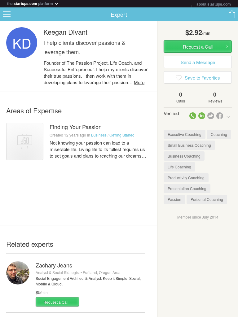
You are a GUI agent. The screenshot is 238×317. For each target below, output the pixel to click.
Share (232, 14)
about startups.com (213, 4)
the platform (30, 3)
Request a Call (55, 302)
